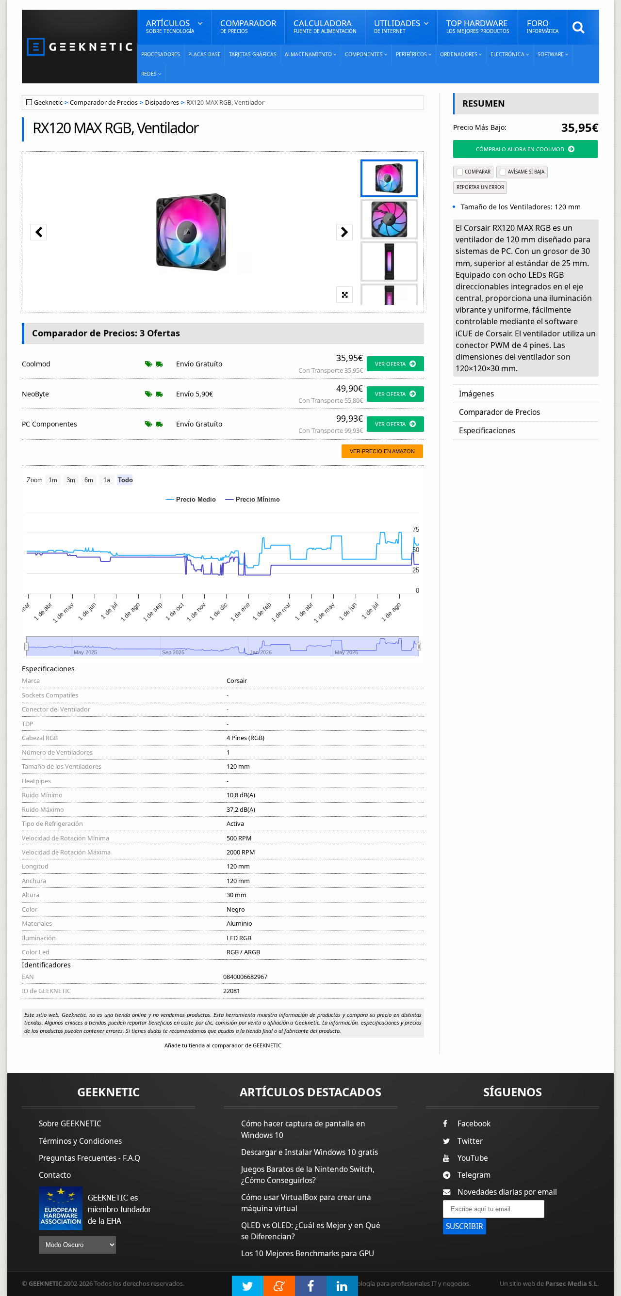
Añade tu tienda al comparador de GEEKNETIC (222, 1045)
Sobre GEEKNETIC (70, 1124)
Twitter (470, 1141)
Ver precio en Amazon (382, 451)
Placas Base (204, 54)
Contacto (55, 1175)
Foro (542, 25)
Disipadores (162, 102)
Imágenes (476, 394)
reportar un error (480, 187)
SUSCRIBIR (464, 1226)
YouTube (473, 1158)
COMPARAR (477, 172)
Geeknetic (48, 102)
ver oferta (390, 363)
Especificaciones (487, 431)
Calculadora (325, 25)
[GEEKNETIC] (79, 46)
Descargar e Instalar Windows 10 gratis (309, 1152)
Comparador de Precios (104, 102)
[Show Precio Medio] (191, 499)
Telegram (474, 1175)
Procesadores (160, 54)
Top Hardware (477, 25)
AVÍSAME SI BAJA (526, 172)
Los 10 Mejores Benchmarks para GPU (307, 1254)
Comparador (248, 25)
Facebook (474, 1124)
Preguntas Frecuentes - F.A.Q (89, 1158)
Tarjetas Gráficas (253, 54)
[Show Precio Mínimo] (253, 499)
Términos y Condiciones (80, 1141)
